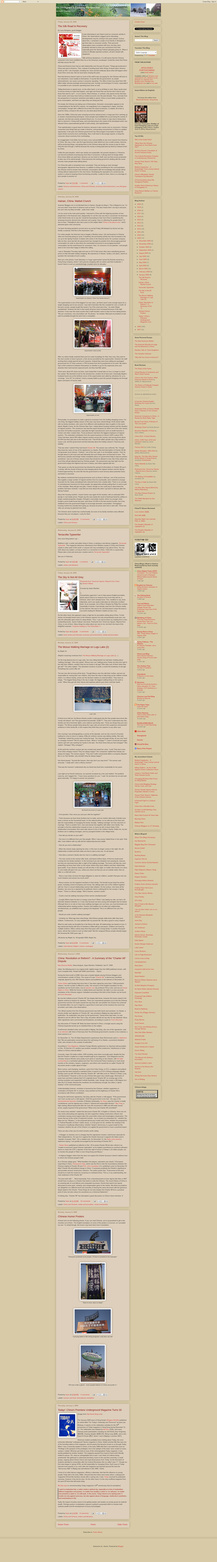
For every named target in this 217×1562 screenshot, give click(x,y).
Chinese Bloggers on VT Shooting (147, 826)
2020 (139, 204)
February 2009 (144, 272)
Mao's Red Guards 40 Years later (147, 815)
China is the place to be (111, 222)
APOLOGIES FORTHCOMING (147, 69)
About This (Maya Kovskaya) (145, 837)
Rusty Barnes (139, 1020)
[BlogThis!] (98, 183)
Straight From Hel (141, 1043)
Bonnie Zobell (140, 848)
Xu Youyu (103, 1101)
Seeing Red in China (145, 632)
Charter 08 (91, 448)
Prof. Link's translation (91, 1166)
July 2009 (142, 256)
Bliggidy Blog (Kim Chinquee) (145, 844)
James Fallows (87, 583)
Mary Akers (139, 965)
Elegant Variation (141, 877)
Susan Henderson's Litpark (144, 1047)
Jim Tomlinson (140, 928)
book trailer (149, 72)
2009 (139, 238)
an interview (64, 1032)
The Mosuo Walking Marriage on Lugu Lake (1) (99, 655)
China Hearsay (142, 713)
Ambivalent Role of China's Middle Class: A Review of (147, 410)
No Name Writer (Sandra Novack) (147, 989)
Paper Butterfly (140, 464)
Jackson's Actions (141, 924)
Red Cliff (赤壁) (140, 515)
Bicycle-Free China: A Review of (146, 422)
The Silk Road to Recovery (72, 26)
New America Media (65, 965)
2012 (139, 229)
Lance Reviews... (141, 951)
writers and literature (71, 565)
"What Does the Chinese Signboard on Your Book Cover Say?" (146, 145)
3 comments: (84, 631)
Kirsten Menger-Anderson (144, 944)
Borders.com (139, 81)
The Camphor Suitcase (143, 354)
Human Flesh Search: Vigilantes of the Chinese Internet (146, 796)
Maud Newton (140, 976)
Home (93, 1524)
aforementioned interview (67, 1101)
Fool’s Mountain (66, 994)
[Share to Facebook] (102, 183)
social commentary (101, 1204)
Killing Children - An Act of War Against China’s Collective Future (146, 768)
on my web (154, 83)
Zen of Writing (140, 1079)
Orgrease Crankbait (142, 992)
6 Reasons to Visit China (145, 676)
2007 (139, 329)
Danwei (140, 740)
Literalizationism (140, 962)
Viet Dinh (138, 1072)
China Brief (141, 731)
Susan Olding (139, 1050)
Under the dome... (143, 706)
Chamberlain (146, 460)
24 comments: (85, 1201)
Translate (151, 55)
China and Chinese (88, 186)
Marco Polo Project (144, 748)
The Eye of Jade (140, 482)
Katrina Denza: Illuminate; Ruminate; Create (144, 936)
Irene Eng (138, 920)
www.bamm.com (140, 78)
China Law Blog (143, 654)
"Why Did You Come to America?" (147, 357)
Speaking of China (144, 618)
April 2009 (143, 265)
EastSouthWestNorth (145, 723)
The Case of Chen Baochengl (146, 725)
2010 (139, 235)
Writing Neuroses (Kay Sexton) (146, 1076)
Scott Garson (139, 1023)
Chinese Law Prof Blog (146, 696)
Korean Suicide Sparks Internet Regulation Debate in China (146, 790)
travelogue (89, 946)
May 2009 (143, 262)
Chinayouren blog (79, 1164)
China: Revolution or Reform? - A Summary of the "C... (146, 305)
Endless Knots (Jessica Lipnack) (146, 884)
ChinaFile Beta (142, 744)
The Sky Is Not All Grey (70, 577)
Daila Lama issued (113, 1139)
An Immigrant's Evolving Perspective (78, 7)
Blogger (120, 1546)
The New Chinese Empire (144, 493)
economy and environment (105, 186)
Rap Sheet (138, 1005)
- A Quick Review (145, 436)
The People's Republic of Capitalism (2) (144, 525)
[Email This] (96, 183)
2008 (139, 326)
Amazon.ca (139, 80)
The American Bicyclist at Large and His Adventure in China (146, 345)
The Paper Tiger (143, 705)
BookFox (138, 852)
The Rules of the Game (143, 368)
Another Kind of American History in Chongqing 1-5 (146, 186)
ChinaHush (141, 674)
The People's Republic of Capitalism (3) (144, 531)
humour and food (70, 1398)
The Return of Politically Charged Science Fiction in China (146, 386)
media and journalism (110, 635)
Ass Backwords (140, 841)
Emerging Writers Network (144, 880)
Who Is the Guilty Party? (143, 139)
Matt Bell (138, 973)
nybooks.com (90, 988)
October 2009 (144, 247)
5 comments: (85, 519)
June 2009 (143, 259)
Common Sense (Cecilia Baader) (146, 862)
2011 (139, 232)
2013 (139, 226)
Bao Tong (119, 1103)
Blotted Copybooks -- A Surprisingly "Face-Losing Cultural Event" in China (147, 169)
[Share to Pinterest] (105, 183)
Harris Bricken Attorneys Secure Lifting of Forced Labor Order (147, 657)
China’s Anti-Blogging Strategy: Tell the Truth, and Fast (146, 785)
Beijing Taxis (139, 822)
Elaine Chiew (139, 873)
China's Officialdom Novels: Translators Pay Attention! (144, 175)
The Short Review (141, 1054)
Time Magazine (72, 1046)
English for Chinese (144, 585)
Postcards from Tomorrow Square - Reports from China (147, 470)
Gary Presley (139, 897)
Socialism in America (144, 597)
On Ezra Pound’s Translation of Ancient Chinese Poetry (146, 151)
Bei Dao (106, 1429)
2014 (139, 223)
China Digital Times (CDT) (147, 571)
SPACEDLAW (139, 1036)
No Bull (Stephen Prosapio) (144, 985)
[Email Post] (91, 183)
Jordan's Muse (140, 931)
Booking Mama (140, 855)
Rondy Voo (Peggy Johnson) (145, 1012)
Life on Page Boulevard (143, 955)
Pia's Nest (138, 1002)
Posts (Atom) (97, 1532)
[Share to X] (100, 183)
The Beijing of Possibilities (144, 477)
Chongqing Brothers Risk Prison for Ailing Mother (146, 780)
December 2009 (145, 241)
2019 (139, 207)
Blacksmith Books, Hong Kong (147, 100)
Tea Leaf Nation (143, 603)
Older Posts (122, 1524)
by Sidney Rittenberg (146, 488)
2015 (139, 220)
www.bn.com (148, 80)
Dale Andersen (140, 866)
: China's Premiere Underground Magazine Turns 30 (90, 1410)
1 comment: (84, 183)
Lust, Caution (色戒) (142, 512)
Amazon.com (153, 76)
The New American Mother (144, 341)
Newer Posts (63, 1524)
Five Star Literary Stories (143, 893)
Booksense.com (140, 83)
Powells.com (149, 81)
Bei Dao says (62, 1485)
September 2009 (145, 250)
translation (90, 1398)
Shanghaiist (141, 735)
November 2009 (145, 244)
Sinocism (140, 682)
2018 (139, 210)
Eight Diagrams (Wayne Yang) (145, 870)
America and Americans (71, 186)
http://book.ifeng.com (94, 1414)
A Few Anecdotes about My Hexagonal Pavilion (144, 181)
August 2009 (144, 253)
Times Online (62, 983)
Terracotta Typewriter (69, 534)
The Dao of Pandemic (144, 668)
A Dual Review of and (146, 373)
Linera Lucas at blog (142, 958)
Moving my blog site (143, 698)
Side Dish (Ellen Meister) (143, 1032)
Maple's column (79, 946)
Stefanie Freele (140, 1039)
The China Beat (86, 626)
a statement (122, 1038)
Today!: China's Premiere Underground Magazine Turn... (145, 319)
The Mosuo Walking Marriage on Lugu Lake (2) (83, 647)
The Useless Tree (143, 666)
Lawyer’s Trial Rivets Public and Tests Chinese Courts (146, 774)
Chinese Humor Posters (71, 1216)
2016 (139, 216)
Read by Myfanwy (141, 1009)
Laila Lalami (139, 947)
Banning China (140, 819)
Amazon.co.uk (152, 78)
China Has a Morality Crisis (144, 806)
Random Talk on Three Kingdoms (147, 350)
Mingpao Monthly (113, 1420)
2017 (139, 213)
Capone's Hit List (141, 859)
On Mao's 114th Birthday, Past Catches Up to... (145, 810)
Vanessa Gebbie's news (143, 1063)
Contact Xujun (140, 22)
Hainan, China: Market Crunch (74, 201)
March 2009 (143, 269)
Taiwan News (63, 1145)
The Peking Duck (143, 595)
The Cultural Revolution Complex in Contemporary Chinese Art (146, 157)
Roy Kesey (138, 1016)
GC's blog (138, 900)
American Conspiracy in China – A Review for (147, 417)
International (68, 946)
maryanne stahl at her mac (144, 969)
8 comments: (84, 1513)
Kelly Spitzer (139, 940)
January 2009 (144, 275)
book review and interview (73, 635)
